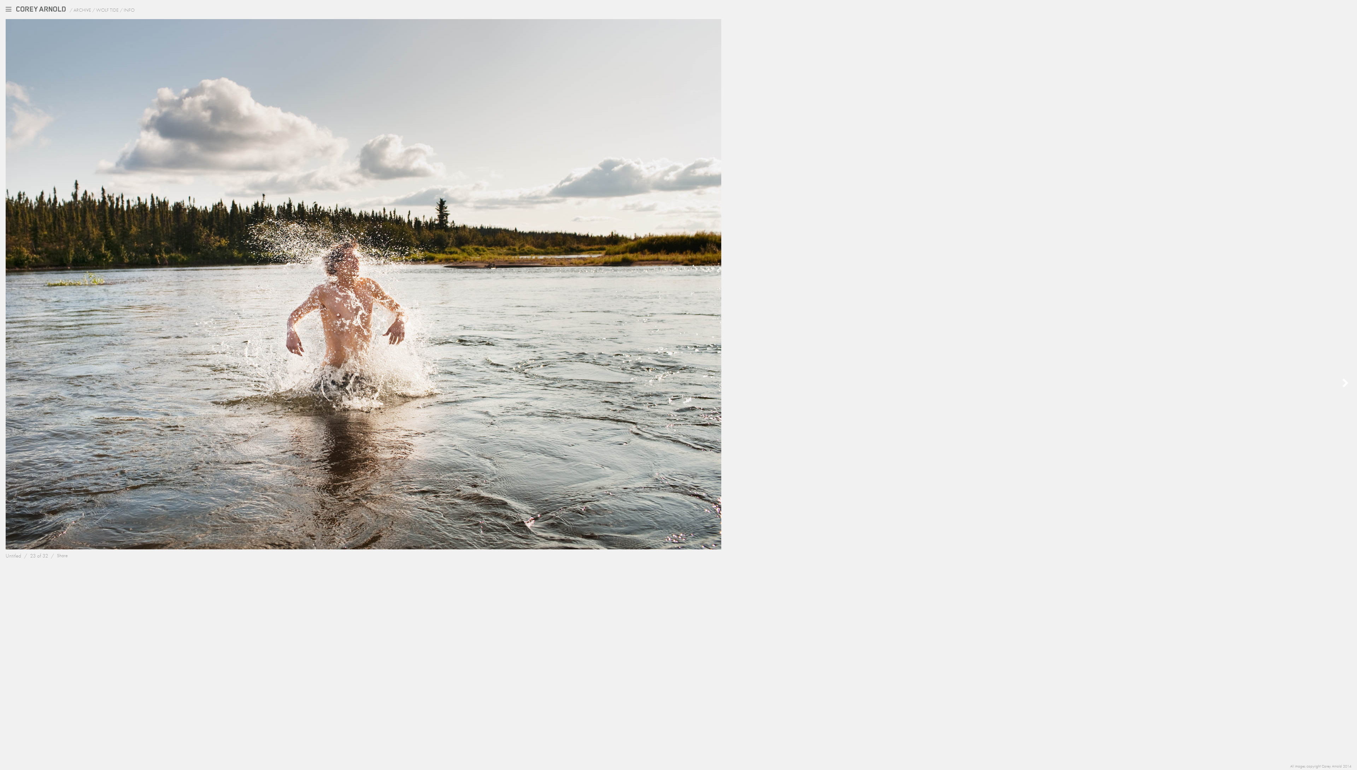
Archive (82, 10)
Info (129, 10)
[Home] (40, 9)
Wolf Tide (107, 10)
